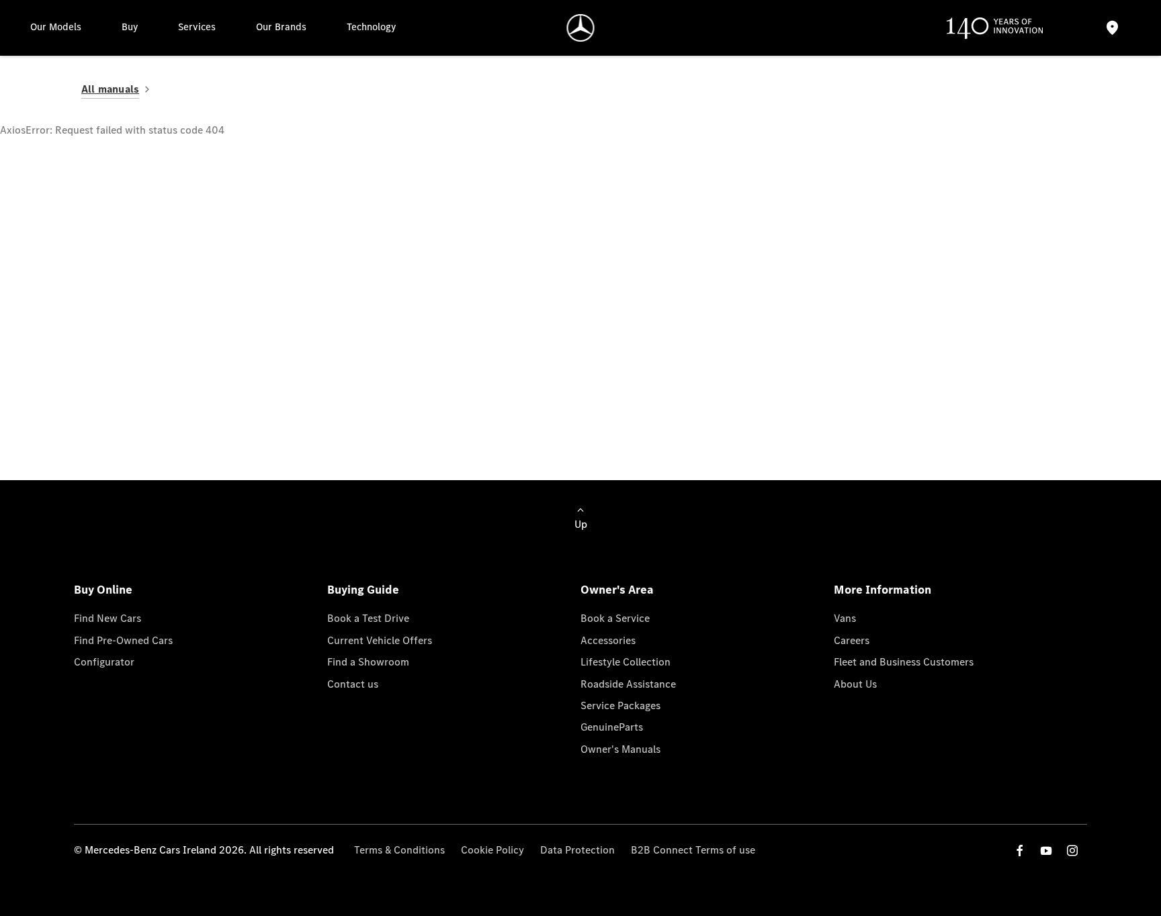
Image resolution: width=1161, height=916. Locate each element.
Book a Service (615, 618)
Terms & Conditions (399, 850)
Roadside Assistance (628, 684)
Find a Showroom (368, 662)
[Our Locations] (1112, 28)
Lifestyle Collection (625, 662)
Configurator (104, 662)
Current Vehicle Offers (379, 640)
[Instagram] (1072, 850)
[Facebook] (1020, 850)
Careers (851, 640)
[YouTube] (1046, 850)
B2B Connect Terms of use (693, 850)
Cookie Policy (492, 850)
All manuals (110, 89)
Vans (845, 618)
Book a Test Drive (368, 618)
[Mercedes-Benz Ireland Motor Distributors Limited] (581, 28)
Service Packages (620, 705)
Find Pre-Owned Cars (123, 640)
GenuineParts (611, 727)
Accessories (608, 640)
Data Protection (577, 850)
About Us (855, 684)
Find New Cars (107, 618)
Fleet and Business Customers (904, 662)
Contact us (352, 684)
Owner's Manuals (620, 749)
